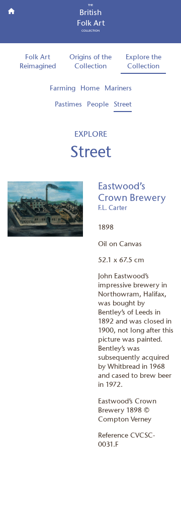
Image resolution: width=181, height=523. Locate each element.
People (98, 105)
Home (90, 88)
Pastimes (68, 105)
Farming (62, 88)
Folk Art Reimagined (38, 62)
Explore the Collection (143, 62)
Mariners (118, 88)
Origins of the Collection (90, 62)
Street (123, 105)
